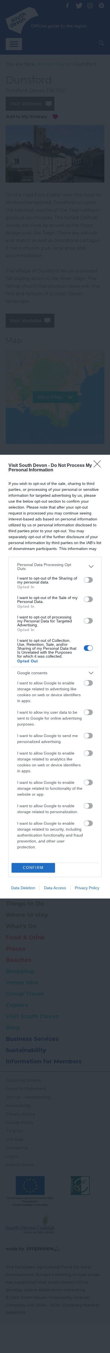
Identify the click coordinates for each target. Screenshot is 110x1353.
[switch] (88, 580)
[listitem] (55, 567)
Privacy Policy (87, 888)
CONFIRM (33, 868)
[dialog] (55, 677)
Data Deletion (23, 888)
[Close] (99, 465)
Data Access (55, 888)
